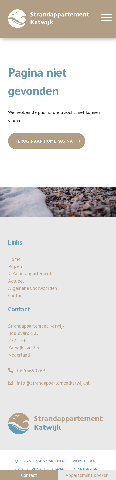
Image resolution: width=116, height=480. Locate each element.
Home (14, 259)
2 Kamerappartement (30, 274)
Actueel (16, 281)
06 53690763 (30, 370)
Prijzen (15, 266)
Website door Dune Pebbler (86, 465)
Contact (16, 295)
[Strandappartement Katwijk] (48, 19)
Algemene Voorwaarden (32, 288)
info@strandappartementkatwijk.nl (53, 383)
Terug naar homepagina (44, 141)
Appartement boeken (87, 475)
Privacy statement (49, 469)
